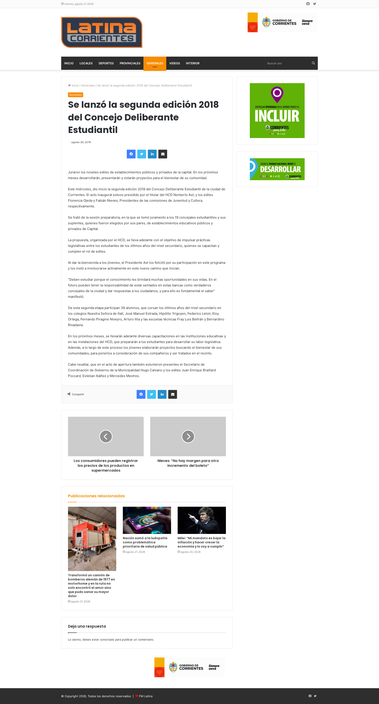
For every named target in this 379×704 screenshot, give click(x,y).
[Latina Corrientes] (101, 32)
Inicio (68, 63)
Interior (192, 63)
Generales (155, 63)
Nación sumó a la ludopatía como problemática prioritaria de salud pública (145, 542)
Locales (86, 63)
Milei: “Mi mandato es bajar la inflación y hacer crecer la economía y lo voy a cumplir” (201, 542)
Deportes (106, 63)
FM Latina (145, 696)
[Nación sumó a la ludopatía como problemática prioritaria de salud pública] (147, 520)
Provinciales (130, 63)
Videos (174, 63)
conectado (107, 639)
